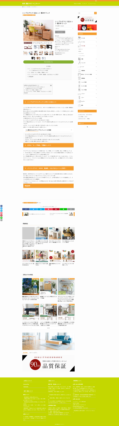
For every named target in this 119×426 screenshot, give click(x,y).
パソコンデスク (30, 202)
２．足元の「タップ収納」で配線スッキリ (38, 72)
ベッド (82, 66)
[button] (48, 130)
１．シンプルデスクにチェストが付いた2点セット (40, 68)
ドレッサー (83, 62)
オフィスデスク (89, 114)
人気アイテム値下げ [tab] (33, 352)
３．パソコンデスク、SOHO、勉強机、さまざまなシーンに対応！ (44, 74)
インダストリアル (81, 114)
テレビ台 (83, 38)
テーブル (83, 41)
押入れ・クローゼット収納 (86, 74)
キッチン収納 (84, 85)
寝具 (82, 105)
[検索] (96, 0)
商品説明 (31, 76)
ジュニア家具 (84, 82)
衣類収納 (83, 70)
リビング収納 (84, 89)
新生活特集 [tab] (25, 352)
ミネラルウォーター (82, 118)
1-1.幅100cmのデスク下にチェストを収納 (39, 70)
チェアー (83, 101)
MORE (48, 328)
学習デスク (80, 49)
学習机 (88, 118)
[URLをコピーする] (71, 209)
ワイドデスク (81, 53)
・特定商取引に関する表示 (79, 410)
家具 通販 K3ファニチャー (31, 3)
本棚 (82, 58)
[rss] (95, 0)
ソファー (83, 93)
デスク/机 (25, 202)
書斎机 (35, 202)
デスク (39, 202)
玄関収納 (83, 78)
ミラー (82, 97)
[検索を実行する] (95, 13)
